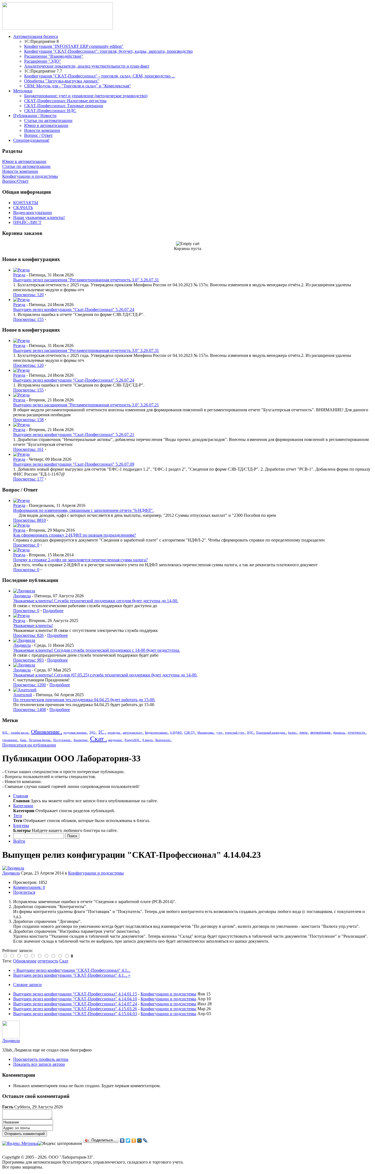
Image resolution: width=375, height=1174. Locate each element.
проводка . (115, 732)
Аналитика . (81, 740)
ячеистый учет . (235, 732)
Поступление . (62, 740)
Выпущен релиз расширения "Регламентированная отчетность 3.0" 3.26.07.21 (86, 405)
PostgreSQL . (133, 740)
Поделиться (24, 892)
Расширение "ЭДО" (42, 61)
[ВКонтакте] (122, 1140)
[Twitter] (128, 1140)
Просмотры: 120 (28, 294)
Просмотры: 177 (28, 479)
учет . (220, 732)
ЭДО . (93, 732)
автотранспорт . (133, 732)
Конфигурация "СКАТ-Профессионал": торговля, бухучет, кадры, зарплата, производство (108, 51)
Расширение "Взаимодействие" (53, 56)
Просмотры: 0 (26, 545)
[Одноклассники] (134, 1140)
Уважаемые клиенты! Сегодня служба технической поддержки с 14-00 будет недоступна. (96, 650)
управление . (10, 740)
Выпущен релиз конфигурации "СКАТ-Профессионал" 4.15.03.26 (75, 1008)
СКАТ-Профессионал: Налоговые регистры (65, 100)
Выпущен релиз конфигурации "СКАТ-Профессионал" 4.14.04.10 (75, 999)
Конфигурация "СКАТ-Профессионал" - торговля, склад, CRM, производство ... (99, 76)
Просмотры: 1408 (29, 709)
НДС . (251, 732)
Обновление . (46, 732)
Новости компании (42, 130)
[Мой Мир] (139, 1140)
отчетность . (357, 732)
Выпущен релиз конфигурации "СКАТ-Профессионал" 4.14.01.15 (75, 994)
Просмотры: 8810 (29, 520)
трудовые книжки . (75, 732)
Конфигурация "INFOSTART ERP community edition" (74, 46)
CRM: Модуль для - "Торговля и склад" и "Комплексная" (77, 86)
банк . (24, 740)
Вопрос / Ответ (38, 135)
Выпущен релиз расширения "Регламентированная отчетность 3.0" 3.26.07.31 (86, 279)
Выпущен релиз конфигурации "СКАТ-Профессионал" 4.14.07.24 (75, 1003)
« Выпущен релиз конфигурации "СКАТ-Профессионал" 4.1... (71, 970)
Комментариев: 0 (29, 887)
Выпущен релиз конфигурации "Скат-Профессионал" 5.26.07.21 (73, 434)
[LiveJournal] (145, 1140)
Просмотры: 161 (28, 449)
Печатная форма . (40, 740)
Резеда (19, 275)
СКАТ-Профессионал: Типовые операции (63, 105)
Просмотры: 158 (28, 419)
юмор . (304, 732)
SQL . (6, 732)
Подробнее (53, 610)
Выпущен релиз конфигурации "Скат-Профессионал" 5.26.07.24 (73, 309)
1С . (102, 732)
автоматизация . (321, 732)
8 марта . (148, 740)
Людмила (22, 595)
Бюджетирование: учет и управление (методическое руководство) (85, 95)
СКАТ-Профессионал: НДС (50, 110)
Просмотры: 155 (28, 319)
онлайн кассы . (20, 732)
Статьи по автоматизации (48, 120)
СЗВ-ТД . (190, 732)
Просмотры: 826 (28, 635)
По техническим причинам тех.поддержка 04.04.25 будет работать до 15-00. (84, 699)
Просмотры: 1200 (29, 684)
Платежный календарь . (271, 732)
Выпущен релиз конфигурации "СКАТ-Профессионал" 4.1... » (71, 975)
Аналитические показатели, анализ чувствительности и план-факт (86, 66)
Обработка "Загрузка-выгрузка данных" (61, 81)
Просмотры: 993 (28, 660)
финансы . (339, 732)
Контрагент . (163, 740)
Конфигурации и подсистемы (30, 176)
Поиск (72, 836)
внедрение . (116, 740)
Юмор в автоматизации (46, 125)
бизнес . (293, 732)
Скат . (98, 738)
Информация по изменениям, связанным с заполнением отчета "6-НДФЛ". (83, 510)
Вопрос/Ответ (15, 181)
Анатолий (22, 694)
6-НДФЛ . (176, 732)
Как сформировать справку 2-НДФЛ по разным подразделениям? (74, 535)
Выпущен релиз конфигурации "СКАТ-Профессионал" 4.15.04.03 (75, 1013)
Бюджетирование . (157, 732)
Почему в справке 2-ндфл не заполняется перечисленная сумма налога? (80, 559)
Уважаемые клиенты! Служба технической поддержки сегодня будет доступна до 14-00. (95, 600)
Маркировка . (206, 732)
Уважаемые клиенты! (33, 625)
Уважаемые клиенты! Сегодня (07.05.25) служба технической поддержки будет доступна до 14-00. (105, 675)
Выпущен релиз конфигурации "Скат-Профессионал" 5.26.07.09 (73, 464)
